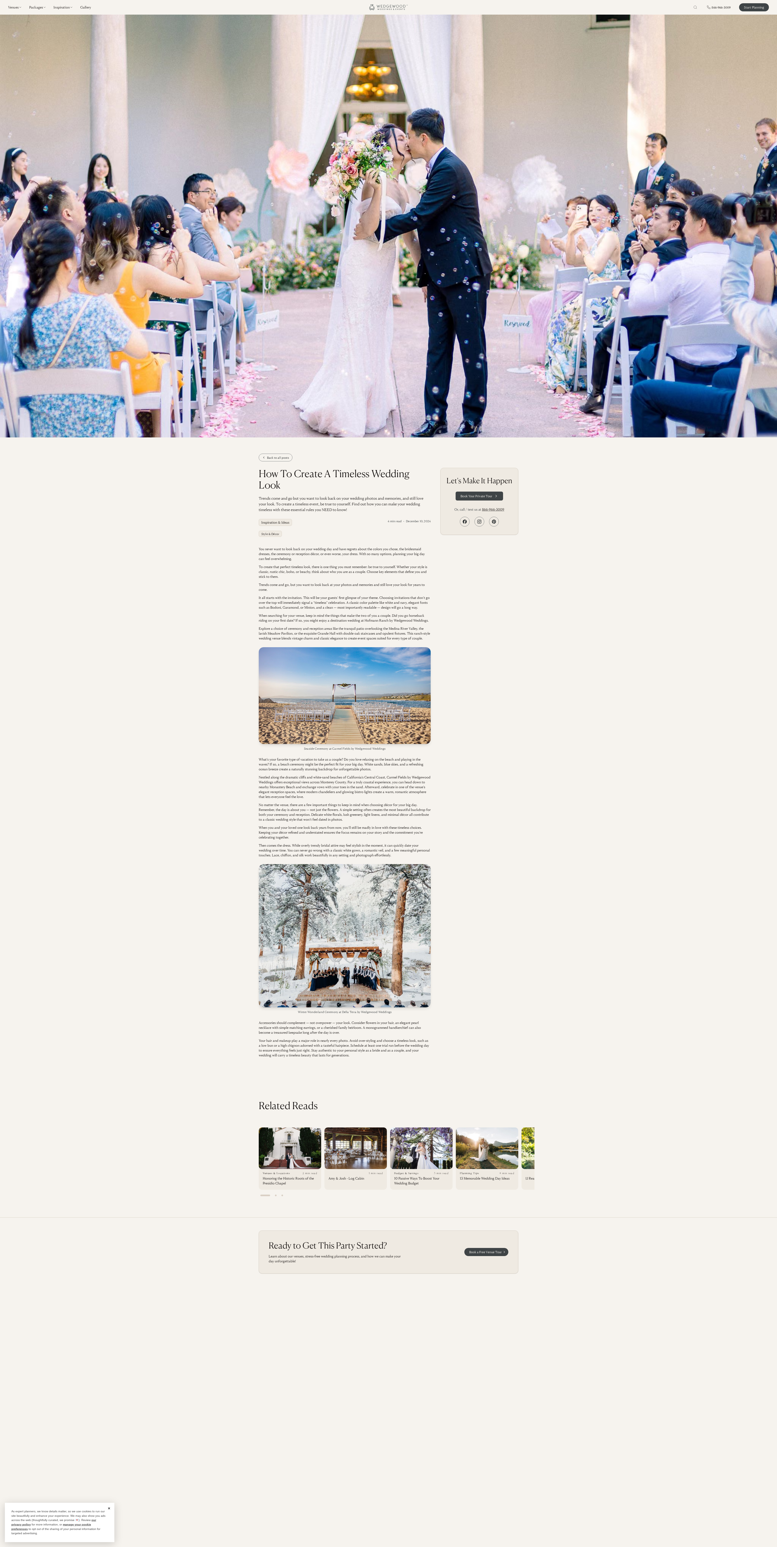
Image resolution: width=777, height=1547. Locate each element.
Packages (36, 7)
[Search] (695, 7)
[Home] (388, 7)
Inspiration (62, 7)
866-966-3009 (493, 509)
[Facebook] (465, 521)
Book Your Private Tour (476, 496)
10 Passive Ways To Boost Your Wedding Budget (416, 1180)
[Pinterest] (494, 521)
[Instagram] (479, 521)
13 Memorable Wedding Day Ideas (485, 1178)
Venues (13, 7)
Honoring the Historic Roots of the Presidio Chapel (288, 1180)
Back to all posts (278, 457)
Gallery (85, 7)
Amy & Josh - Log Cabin (346, 1178)
